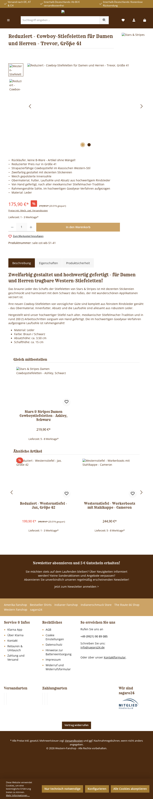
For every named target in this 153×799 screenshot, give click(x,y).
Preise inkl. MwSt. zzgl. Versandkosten (28, 210)
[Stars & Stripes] (133, 42)
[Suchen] (104, 20)
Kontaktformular (115, 657)
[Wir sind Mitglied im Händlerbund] (129, 703)
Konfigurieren (97, 789)
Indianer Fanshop (66, 605)
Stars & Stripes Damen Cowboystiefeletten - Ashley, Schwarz (43, 416)
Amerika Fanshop (15, 605)
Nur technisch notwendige (62, 789)
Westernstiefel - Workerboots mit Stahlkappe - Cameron (109, 505)
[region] (76, 106)
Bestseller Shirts (41, 605)
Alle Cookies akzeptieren (130, 789)
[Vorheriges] (30, 106)
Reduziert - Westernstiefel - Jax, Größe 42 (43, 505)
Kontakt (12, 640)
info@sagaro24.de (92, 647)
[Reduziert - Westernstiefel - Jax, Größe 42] (43, 479)
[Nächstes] (141, 106)
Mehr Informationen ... (18, 795)
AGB (48, 629)
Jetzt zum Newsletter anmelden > (76, 586)
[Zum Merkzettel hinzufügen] (67, 402)
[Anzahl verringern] (12, 227)
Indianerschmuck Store (96, 605)
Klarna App (14, 629)
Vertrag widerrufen (76, 725)
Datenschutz (54, 644)
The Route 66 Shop (126, 605)
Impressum (53, 659)
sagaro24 (36, 609)
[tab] (21, 263)
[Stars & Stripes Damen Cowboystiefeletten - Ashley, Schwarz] (43, 387)
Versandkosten (74, 740)
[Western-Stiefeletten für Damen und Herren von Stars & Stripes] (85, 106)
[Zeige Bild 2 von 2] (89, 144)
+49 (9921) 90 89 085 (94, 636)
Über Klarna (15, 635)
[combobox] (60, 20)
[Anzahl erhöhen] (31, 227)
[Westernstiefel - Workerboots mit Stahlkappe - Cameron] (109, 479)
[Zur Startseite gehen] (76, 12)
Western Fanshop (15, 609)
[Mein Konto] (133, 20)
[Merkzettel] (123, 20)
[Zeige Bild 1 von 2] (82, 144)
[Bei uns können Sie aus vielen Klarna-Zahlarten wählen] (42, 699)
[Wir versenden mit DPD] (6, 699)
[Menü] (8, 20)
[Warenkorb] (144, 20)
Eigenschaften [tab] (48, 263)
